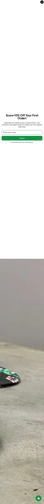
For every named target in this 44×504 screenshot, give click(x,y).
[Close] (42, 2)
